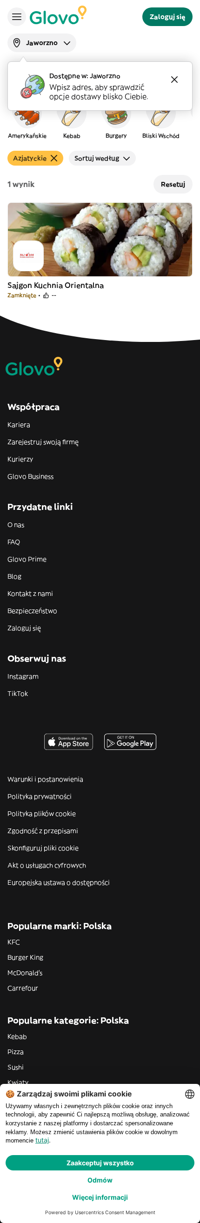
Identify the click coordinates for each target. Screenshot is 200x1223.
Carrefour (22, 988)
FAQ (13, 542)
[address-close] (174, 79)
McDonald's (24, 973)
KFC (13, 942)
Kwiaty (17, 1082)
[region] (100, 118)
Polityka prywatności (39, 796)
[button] (27, 118)
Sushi (15, 1067)
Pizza (15, 1052)
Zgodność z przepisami (42, 831)
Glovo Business (30, 476)
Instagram (23, 676)
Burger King (25, 957)
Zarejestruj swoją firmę (43, 442)
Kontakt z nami (30, 593)
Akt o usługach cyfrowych (46, 865)
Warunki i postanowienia (45, 779)
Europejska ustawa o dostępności (58, 882)
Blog (14, 576)
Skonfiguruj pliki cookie (43, 848)
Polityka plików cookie (41, 813)
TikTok (17, 693)
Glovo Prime (27, 559)
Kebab (17, 1036)
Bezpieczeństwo (32, 611)
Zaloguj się (24, 628)
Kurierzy (20, 459)
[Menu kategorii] (16, 16)
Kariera (18, 425)
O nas (15, 525)
